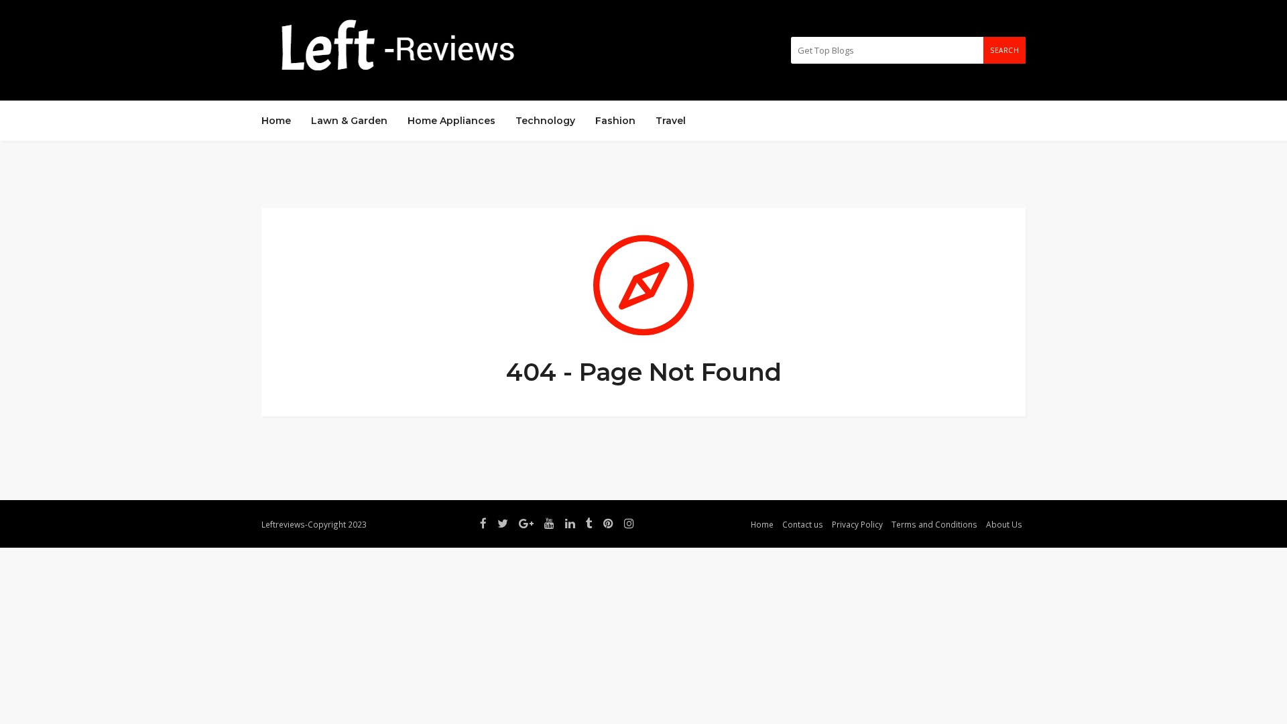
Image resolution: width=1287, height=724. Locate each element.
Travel (671, 121)
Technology (545, 121)
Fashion (615, 121)
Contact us (802, 524)
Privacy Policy (857, 524)
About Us (1004, 524)
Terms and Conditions (934, 524)
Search (1004, 50)
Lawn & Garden (349, 121)
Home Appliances (451, 121)
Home (276, 121)
